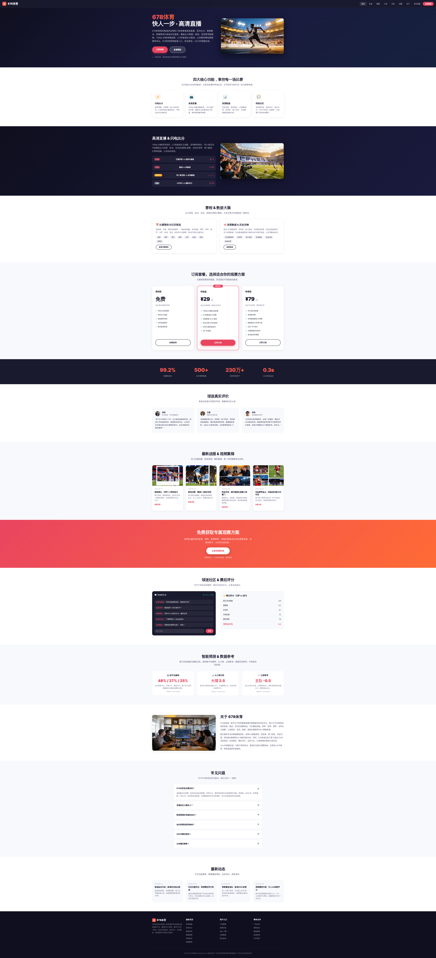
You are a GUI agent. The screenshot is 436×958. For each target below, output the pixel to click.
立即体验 (428, 4)
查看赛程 (177, 50)
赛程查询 (189, 931)
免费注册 (223, 928)
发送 (209, 631)
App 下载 (223, 931)
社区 (393, 4)
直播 (370, 4)
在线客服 (223, 935)
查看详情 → (158, 504)
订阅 (385, 4)
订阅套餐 (223, 924)
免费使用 (173, 342)
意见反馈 (223, 938)
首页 (363, 4)
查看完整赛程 (164, 247)
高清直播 (189, 924)
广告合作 (257, 924)
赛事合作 (257, 928)
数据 (378, 4)
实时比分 (189, 928)
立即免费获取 (218, 551)
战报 (400, 4)
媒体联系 (257, 935)
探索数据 (230, 247)
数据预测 (189, 935)
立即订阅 (218, 342)
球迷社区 (189, 938)
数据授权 (257, 931)
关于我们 (257, 938)
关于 (408, 4)
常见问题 (417, 4)
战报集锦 (189, 942)
